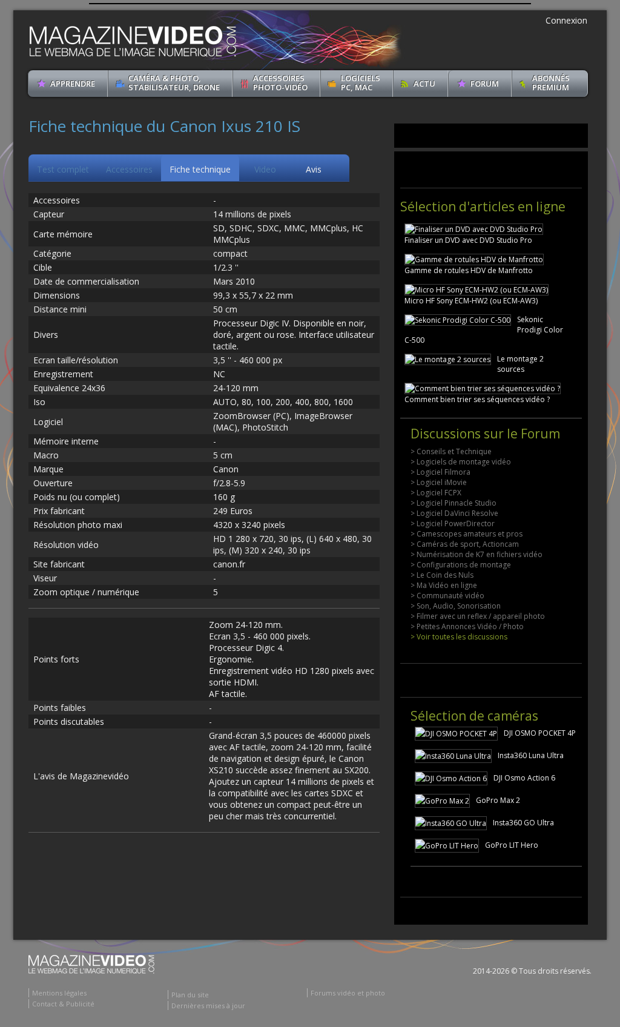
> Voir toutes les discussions (459, 637)
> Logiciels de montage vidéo (461, 462)
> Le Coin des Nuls (442, 575)
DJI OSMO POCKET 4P (540, 733)
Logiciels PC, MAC (360, 83)
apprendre (72, 83)
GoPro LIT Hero (511, 845)
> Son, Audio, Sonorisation (456, 606)
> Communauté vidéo (447, 595)
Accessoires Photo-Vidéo (280, 83)
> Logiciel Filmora (440, 472)
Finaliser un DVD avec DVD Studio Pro (468, 240)
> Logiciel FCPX (436, 492)
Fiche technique (200, 169)
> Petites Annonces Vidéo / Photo (467, 626)
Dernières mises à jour (208, 1005)
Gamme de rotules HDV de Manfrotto (468, 270)
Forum (484, 83)
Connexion (566, 20)
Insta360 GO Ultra (523, 822)
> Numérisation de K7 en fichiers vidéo (476, 554)
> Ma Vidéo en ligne (444, 585)
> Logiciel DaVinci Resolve (454, 513)
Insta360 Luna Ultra (531, 755)
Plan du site (190, 994)
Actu (424, 83)
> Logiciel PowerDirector (453, 523)
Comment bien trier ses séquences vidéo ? (477, 399)
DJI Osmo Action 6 (524, 778)
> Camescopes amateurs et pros (467, 534)
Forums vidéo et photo (348, 992)
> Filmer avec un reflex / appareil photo (478, 616)
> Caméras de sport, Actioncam (465, 544)
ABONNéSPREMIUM (551, 83)
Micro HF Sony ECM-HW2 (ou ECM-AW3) (471, 301)
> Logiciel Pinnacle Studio (453, 503)
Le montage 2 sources (520, 364)
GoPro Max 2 (498, 800)
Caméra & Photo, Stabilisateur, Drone (174, 83)
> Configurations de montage (461, 565)
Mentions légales (59, 992)
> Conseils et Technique (451, 451)
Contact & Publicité (63, 1003)
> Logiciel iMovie (439, 482)
